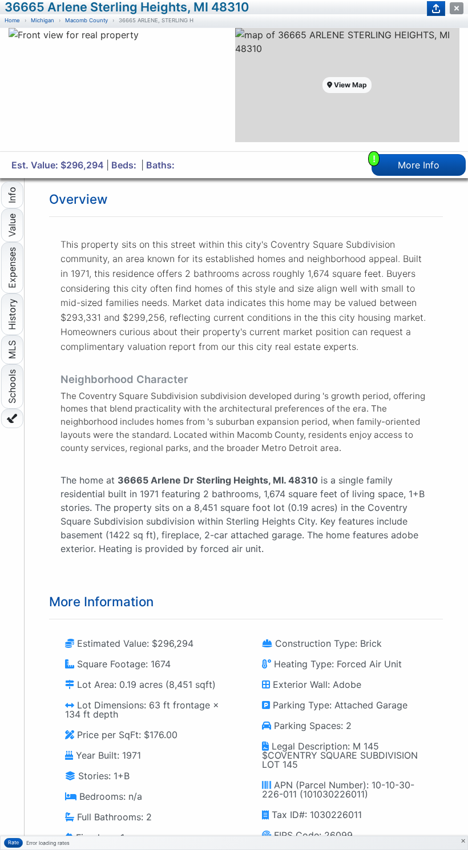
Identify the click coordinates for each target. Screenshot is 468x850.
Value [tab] (12, 225)
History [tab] (12, 314)
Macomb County (86, 20)
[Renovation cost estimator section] (12, 418)
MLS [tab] (12, 349)
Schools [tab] (12, 386)
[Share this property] (436, 8)
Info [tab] (12, 195)
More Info (406, 162)
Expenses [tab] (12, 267)
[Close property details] (456, 8)
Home (12, 20)
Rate (13, 842)
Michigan (42, 20)
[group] (121, 89)
